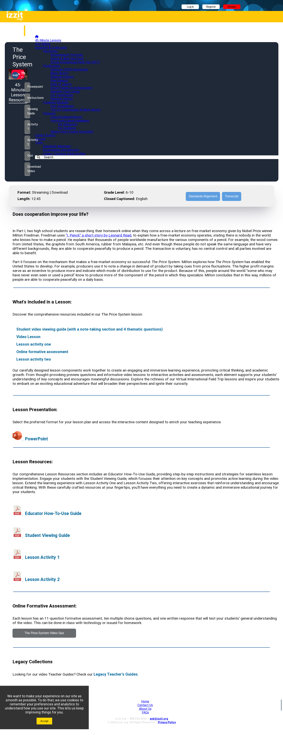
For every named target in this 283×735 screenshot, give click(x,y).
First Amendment (62, 106)
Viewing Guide (28, 111)
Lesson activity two (33, 359)
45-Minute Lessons (48, 40)
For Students (67, 128)
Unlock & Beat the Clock (67, 58)
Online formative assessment (42, 351)
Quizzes (40, 139)
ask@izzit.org (159, 718)
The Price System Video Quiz (44, 633)
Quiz (28, 155)
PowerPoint (36, 439)
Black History (59, 73)
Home (145, 701)
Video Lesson (28, 336)
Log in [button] (190, 6)
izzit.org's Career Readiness (70, 120)
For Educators (67, 124)
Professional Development (61, 150)
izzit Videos (43, 44)
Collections (52, 66)
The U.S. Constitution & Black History (75, 110)
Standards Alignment (57, 146)
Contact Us (145, 705)
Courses (50, 113)
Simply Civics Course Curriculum (71, 131)
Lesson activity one (33, 344)
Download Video (28, 169)
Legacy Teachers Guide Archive (64, 153)
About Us (145, 709)
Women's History (61, 99)
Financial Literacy (62, 77)
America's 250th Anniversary (69, 69)
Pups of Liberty (61, 84)
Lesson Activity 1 (42, 557)
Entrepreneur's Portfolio (66, 55)
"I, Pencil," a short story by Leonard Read (98, 235)
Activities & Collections (51, 47)
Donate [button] (232, 6)
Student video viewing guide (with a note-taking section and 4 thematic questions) (89, 329)
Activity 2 (28, 142)
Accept (44, 721)
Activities (51, 51)
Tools (39, 142)
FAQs (145, 712)
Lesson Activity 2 (42, 579)
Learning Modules (57, 102)
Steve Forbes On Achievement (71, 88)
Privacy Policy (167, 722)
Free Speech (59, 80)
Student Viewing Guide (47, 535)
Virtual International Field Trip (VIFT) (75, 62)
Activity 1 (28, 126)
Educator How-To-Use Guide (53, 513)
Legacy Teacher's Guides (116, 674)
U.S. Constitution (61, 95)
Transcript (231, 196)
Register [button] (211, 6)
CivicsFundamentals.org (66, 117)
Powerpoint (28, 86)
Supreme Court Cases (65, 91)
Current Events (45, 135)
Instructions (28, 98)
